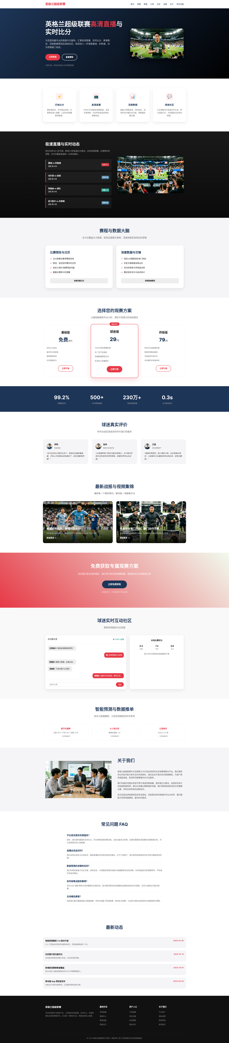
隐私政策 (162, 1016)
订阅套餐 (132, 1012)
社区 (158, 4)
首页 (132, 4)
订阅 (152, 4)
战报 (165, 4)
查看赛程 (69, 57)
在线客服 (132, 1020)
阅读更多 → (51, 538)
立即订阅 (114, 369)
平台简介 (162, 1012)
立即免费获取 (114, 584)
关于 (172, 4)
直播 (139, 4)
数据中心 (103, 1016)
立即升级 (163, 368)
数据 (145, 4)
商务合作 (132, 1024)
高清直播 (103, 1012)
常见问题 (180, 4)
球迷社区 (103, 1024)
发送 (119, 685)
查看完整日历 (79, 281)
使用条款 (162, 1020)
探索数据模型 (150, 281)
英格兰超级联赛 (55, 4)
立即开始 (65, 368)
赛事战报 (103, 1020)
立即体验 (53, 57)
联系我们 (162, 1024)
